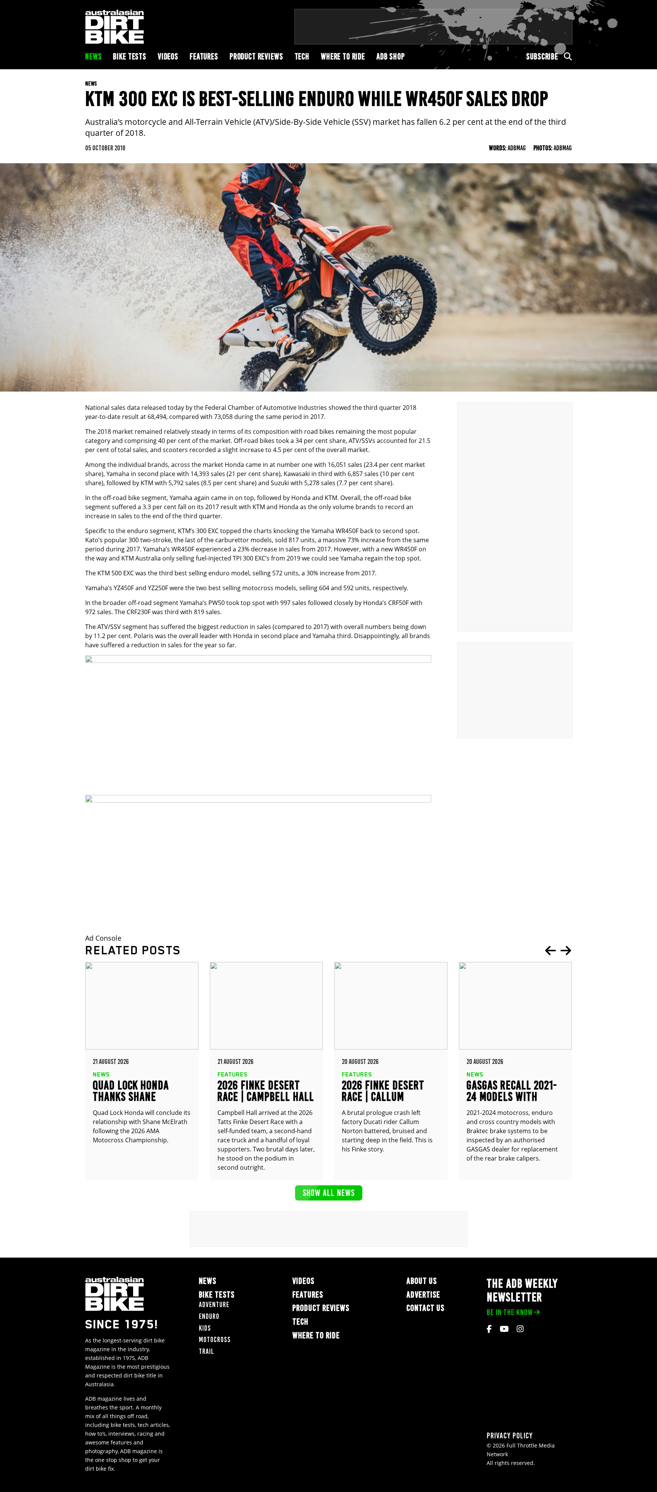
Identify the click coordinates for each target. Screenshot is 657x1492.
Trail (206, 1351)
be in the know (510, 1312)
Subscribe (542, 56)
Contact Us (425, 1308)
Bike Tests (129, 56)
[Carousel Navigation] (558, 950)
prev (550, 950)
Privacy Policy (510, 1435)
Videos (168, 56)
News (93, 56)
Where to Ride (343, 56)
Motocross (215, 1339)
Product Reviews (256, 56)
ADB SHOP (390, 56)
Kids (205, 1328)
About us (421, 1281)
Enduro (209, 1316)
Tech (302, 56)
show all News (329, 1192)
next (566, 950)
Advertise (423, 1294)
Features (204, 56)
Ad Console (103, 938)
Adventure (214, 1304)
